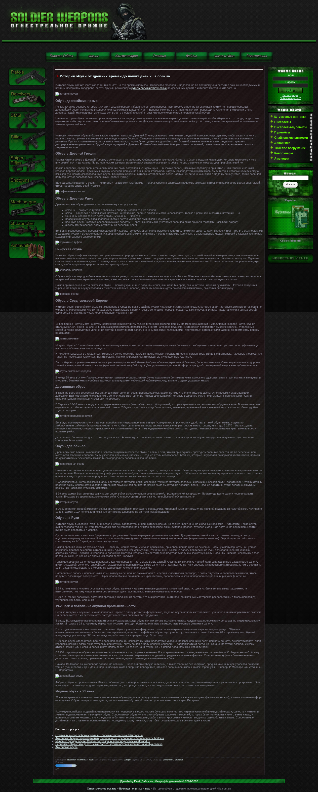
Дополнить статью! (173, 759)
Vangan (127, 759)
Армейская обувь (66, 747)
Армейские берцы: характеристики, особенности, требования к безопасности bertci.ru (109, 738)
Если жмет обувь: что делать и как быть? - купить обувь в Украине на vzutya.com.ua (108, 744)
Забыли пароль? (290, 98)
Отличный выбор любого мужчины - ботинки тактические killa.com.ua (99, 735)
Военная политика (76, 759)
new (91, 759)
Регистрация (290, 95)
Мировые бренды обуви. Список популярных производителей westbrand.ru (102, 741)
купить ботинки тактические (149, 87)
